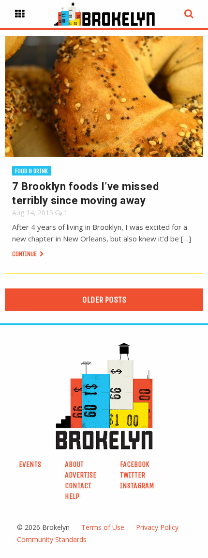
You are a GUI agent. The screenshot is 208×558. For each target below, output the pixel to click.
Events (30, 464)
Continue (25, 254)
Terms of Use (102, 527)
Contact (78, 485)
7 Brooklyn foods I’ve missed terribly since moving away (85, 193)
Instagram (137, 485)
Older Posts (104, 299)
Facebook (134, 464)
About (74, 464)
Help (72, 496)
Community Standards (52, 539)
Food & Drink (31, 171)
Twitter (132, 474)
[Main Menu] (20, 14)
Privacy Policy (157, 527)
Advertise (80, 474)
